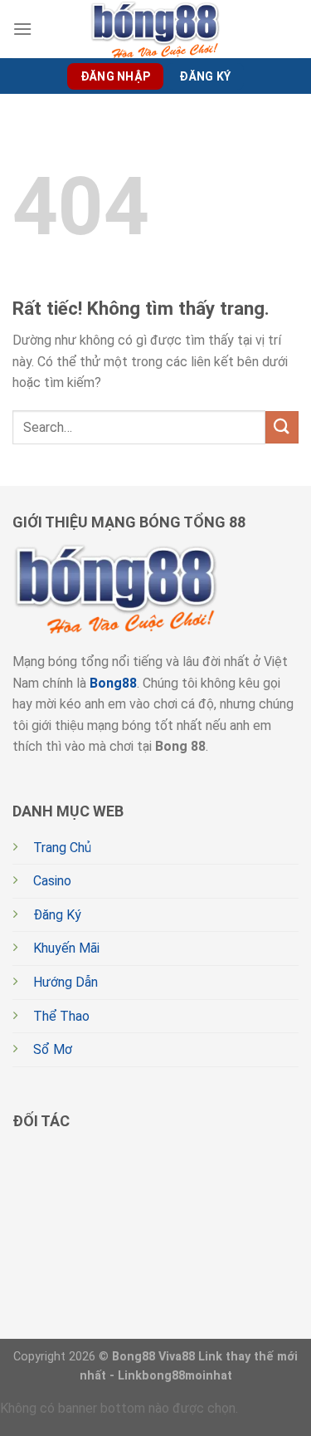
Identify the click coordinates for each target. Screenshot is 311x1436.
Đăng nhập (115, 76)
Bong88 (113, 683)
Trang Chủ (62, 847)
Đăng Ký (57, 915)
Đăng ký (205, 76)
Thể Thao (61, 1016)
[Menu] (22, 28)
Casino (52, 881)
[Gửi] (282, 427)
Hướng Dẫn (65, 982)
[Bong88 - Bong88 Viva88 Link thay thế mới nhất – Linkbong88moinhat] (156, 29)
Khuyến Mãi (66, 948)
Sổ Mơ (52, 1049)
